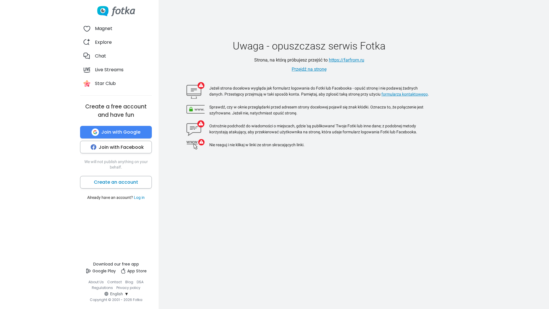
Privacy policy (128, 287)
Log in (139, 197)
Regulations (102, 287)
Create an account (116, 182)
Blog (129, 282)
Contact (114, 282)
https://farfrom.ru (346, 60)
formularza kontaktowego (404, 94)
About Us (96, 282)
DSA (140, 282)
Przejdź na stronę (309, 69)
